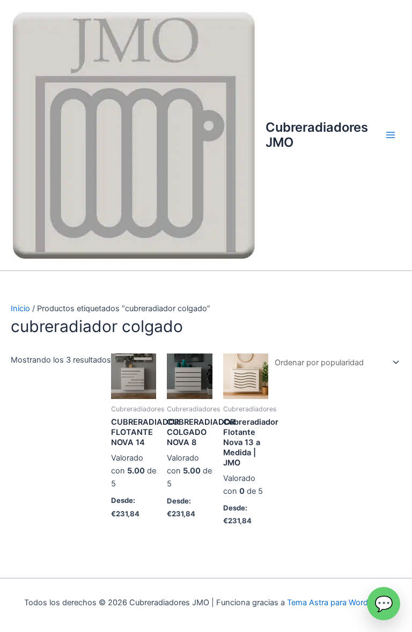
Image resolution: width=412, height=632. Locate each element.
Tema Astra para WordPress (337, 602)
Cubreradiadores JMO (317, 134)
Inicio (20, 308)
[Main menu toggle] (390, 135)
